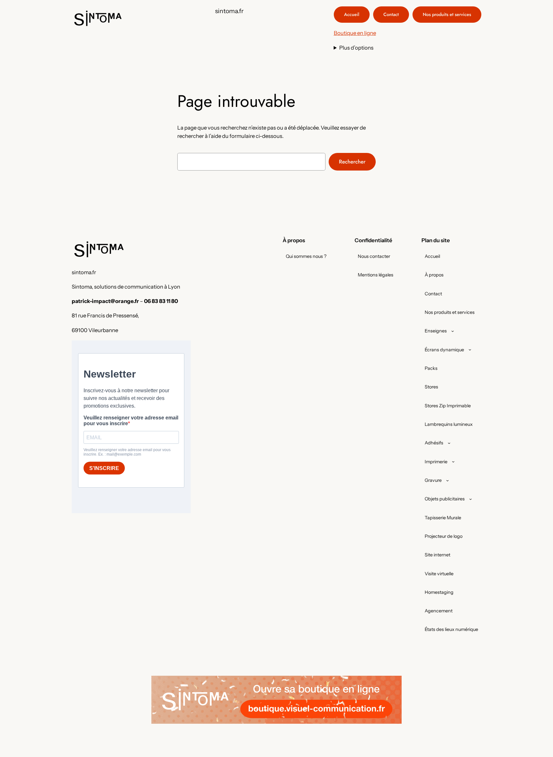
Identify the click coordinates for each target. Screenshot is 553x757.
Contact (391, 14)
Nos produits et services (447, 14)
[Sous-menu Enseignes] (452, 331)
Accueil (351, 14)
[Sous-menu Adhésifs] (449, 443)
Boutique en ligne (355, 33)
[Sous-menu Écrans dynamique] (470, 349)
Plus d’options (356, 47)
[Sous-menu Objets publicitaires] (470, 499)
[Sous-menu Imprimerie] (453, 461)
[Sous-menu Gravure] (447, 480)
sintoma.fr (229, 11)
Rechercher (352, 161)
